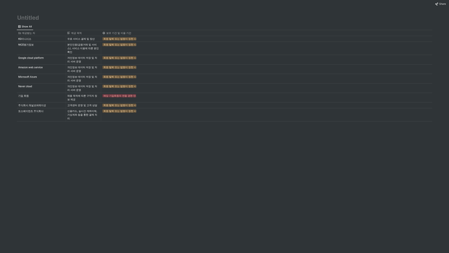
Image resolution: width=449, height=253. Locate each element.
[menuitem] (25, 26)
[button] (440, 4)
